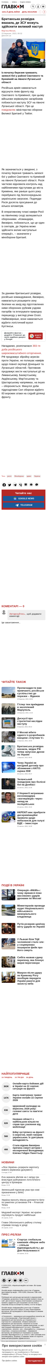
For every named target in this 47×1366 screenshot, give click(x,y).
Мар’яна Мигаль (9, 31)
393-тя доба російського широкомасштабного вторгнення (21, 349)
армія (29, 476)
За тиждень (7, 1077)
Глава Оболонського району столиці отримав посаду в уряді (21, 1223)
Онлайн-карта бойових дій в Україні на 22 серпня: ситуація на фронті (28, 1086)
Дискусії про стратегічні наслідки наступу (29, 721)
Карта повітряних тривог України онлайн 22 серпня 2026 (28, 1098)
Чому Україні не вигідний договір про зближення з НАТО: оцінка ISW (30, 766)
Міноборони (19, 476)
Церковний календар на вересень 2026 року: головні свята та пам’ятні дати (27, 1110)
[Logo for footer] (13, 1274)
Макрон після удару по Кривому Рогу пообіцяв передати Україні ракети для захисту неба (29, 978)
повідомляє (9, 109)
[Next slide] (44, 12)
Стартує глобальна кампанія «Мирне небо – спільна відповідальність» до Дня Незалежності (31, 1245)
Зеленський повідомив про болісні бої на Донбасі (31, 782)
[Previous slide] (40, 12)
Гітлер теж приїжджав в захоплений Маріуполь (30, 707)
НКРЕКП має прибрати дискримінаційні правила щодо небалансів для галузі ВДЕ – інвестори (31, 818)
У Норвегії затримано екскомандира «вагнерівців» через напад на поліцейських (30, 799)
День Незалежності (32, 12)
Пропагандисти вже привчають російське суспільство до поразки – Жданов (30, 692)
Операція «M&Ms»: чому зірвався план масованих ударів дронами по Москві (29, 894)
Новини (8, 1162)
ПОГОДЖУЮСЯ (35, 1361)
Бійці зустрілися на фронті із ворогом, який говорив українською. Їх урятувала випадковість (28, 1136)
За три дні (19, 1077)
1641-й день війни (11, 12)
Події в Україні (13, 885)
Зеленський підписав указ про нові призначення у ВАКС (20, 1191)
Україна (37, 476)
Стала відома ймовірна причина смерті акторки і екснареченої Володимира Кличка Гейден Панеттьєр (28, 1149)
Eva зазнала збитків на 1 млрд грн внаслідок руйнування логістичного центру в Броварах (21, 1180)
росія (9, 476)
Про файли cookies (9, 1361)
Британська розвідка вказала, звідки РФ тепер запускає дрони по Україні (30, 750)
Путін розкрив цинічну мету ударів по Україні (31, 925)
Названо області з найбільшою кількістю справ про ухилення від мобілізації (26, 1123)
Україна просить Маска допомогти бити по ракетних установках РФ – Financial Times (23, 1202)
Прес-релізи (11, 1234)
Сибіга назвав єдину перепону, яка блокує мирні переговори (30, 960)
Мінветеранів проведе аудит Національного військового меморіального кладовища (31, 911)
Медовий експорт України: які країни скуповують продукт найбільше (21, 1213)
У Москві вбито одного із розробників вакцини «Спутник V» (31, 735)
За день (29, 1077)
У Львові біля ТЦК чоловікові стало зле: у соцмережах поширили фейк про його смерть (30, 945)
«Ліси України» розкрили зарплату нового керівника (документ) (20, 1168)
